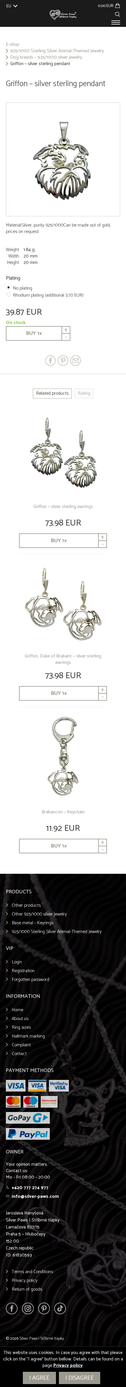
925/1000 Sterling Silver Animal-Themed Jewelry (57, 51)
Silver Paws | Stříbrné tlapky (41, 1338)
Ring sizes (21, 1027)
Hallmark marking (28, 1036)
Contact (19, 1054)
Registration (23, 971)
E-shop (12, 44)
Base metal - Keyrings (32, 923)
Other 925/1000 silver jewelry (39, 914)
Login (17, 962)
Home (17, 1010)
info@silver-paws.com (35, 1196)
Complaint (21, 1045)
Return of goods (27, 1289)
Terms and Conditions (32, 1272)
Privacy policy (25, 1281)
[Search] (117, 13)
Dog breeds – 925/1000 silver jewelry (46, 57)
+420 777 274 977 (30, 1188)
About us (20, 1019)
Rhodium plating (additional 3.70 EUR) (48, 295)
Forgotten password (30, 980)
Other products (26, 905)
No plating (22, 288)
